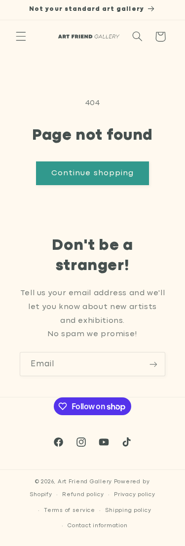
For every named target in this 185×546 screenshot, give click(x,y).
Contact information (97, 525)
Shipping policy (128, 510)
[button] (20, 36)
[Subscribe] (153, 364)
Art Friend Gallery (85, 481)
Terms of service (69, 510)
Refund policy (83, 494)
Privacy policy (134, 494)
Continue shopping (92, 173)
